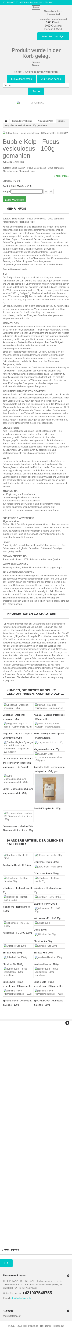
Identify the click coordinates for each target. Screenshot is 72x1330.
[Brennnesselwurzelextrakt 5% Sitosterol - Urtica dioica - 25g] (18, 816)
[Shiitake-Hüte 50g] (49, 934)
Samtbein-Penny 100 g (45, 903)
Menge (6, 191)
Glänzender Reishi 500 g (46, 862)
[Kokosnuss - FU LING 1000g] (18, 924)
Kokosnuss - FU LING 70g (47, 918)
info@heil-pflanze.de (20, 1298)
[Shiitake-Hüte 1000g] (18, 957)
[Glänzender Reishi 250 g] (49, 866)
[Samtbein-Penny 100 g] (49, 897)
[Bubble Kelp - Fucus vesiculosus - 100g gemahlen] (18, 972)
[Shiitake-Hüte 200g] (49, 946)
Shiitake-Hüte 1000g (13, 964)
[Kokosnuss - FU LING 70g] (49, 910)
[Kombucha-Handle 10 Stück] (18, 857)
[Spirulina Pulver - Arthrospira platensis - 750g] (49, 992)
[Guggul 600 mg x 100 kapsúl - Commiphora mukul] (18, 725)
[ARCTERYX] (36, 106)
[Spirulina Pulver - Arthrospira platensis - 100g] (18, 992)
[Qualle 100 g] (49, 923)
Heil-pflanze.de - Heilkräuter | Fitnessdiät (43, 1326)
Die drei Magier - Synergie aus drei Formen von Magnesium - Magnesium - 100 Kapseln (18, 762)
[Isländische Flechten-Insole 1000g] (18, 898)
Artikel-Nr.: (8, 162)
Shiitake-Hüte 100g (12, 952)
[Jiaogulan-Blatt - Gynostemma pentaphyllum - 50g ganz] (49, 757)
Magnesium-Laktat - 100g (46, 749)
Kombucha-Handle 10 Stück (17, 865)
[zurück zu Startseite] (6, 121)
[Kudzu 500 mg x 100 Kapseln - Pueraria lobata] (49, 725)
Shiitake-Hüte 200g (43, 952)
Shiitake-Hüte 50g (43, 941)
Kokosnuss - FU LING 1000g (17, 933)
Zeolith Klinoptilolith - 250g (47, 808)
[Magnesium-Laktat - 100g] (49, 742)
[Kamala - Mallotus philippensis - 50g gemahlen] (49, 706)
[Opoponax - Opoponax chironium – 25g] (18, 706)
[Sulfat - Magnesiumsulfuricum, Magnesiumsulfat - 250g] (18, 779)
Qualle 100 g (40, 929)
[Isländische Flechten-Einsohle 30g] (18, 880)
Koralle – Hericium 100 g (46, 964)
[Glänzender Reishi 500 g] (49, 855)
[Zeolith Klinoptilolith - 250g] (49, 788)
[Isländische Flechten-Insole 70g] (49, 880)
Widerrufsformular (11, 1316)
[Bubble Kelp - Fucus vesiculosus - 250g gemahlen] (49, 972)
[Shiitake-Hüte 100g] (18, 946)
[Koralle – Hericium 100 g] (49, 957)
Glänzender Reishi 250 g (46, 873)
